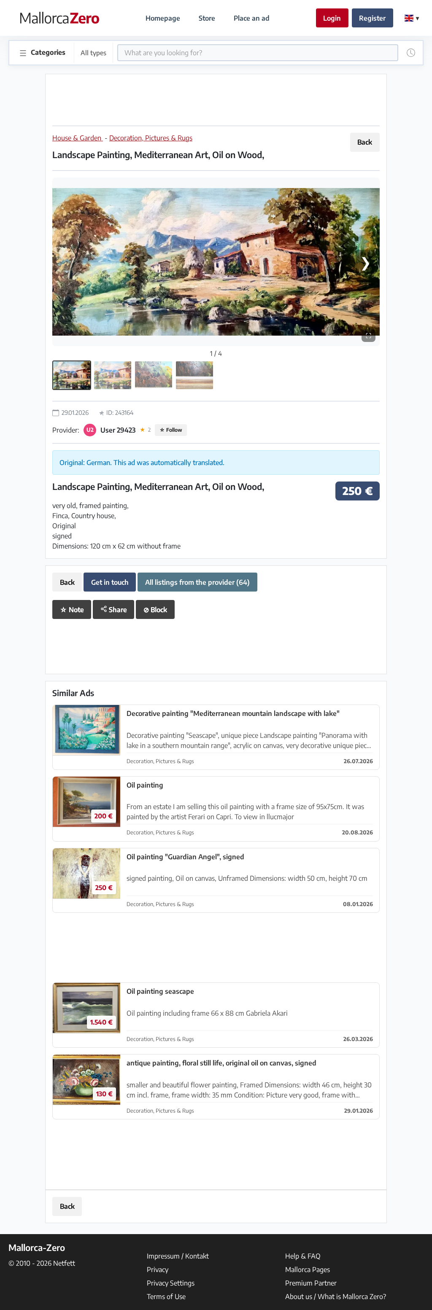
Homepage (163, 18)
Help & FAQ (303, 1256)
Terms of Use (166, 1296)
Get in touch (110, 582)
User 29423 (117, 430)
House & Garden (77, 138)
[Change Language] (412, 18)
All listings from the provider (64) (197, 582)
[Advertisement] (216, 100)
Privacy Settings (170, 1283)
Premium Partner (311, 1283)
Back (364, 142)
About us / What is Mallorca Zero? (335, 1296)
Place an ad (252, 18)
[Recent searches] (410, 52)
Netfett (64, 1263)
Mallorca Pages (307, 1269)
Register (372, 18)
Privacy (157, 1269)
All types (93, 52)
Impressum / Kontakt (178, 1256)
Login (332, 18)
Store (207, 18)
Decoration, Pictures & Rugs (150, 138)
